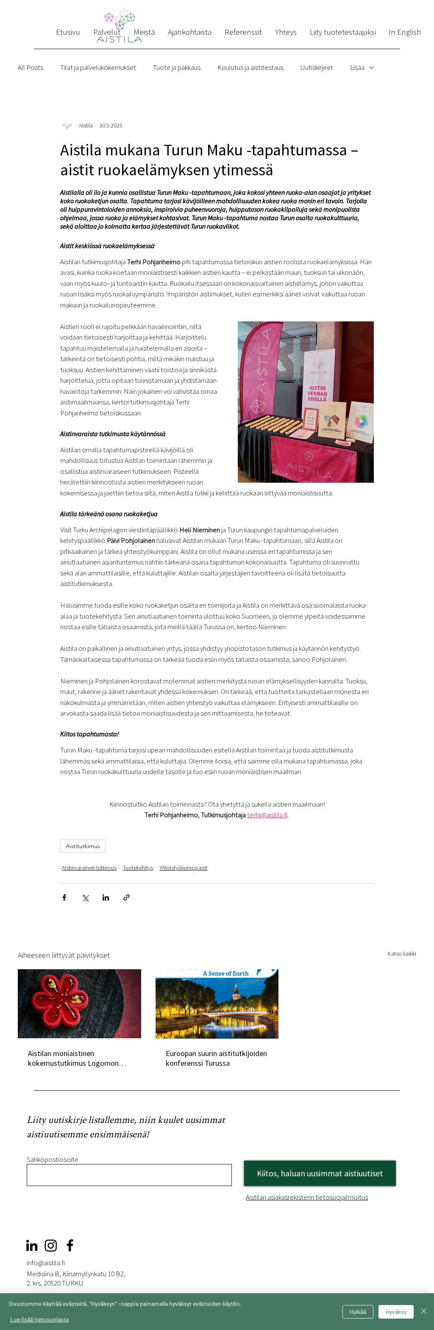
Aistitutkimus (83, 846)
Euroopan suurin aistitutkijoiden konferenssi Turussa (216, 1058)
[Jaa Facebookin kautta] (64, 897)
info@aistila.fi (46, 1262)
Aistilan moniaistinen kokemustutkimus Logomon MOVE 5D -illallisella (73, 1058)
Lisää (357, 67)
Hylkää (358, 1311)
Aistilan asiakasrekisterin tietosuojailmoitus (307, 1197)
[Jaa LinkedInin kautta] (106, 897)
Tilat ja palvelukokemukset (98, 67)
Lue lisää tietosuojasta (39, 1319)
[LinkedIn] (32, 1245)
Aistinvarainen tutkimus (89, 867)
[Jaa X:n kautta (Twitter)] (85, 897)
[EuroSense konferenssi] (217, 1004)
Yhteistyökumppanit (183, 867)
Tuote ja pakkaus (176, 67)
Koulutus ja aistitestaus (250, 67)
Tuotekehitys (138, 867)
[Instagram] (51, 1245)
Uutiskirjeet (316, 67)
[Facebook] (70, 1245)
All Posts (30, 67)
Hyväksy (396, 1311)
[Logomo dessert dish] (79, 1003)
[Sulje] (424, 1311)
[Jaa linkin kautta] (126, 897)
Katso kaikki (402, 953)
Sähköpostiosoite (52, 1159)
